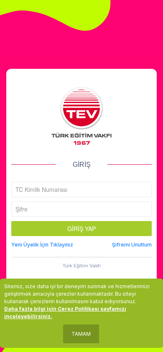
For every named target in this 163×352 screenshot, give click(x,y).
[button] (81, 228)
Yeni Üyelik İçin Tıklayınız (42, 244)
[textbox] (81, 189)
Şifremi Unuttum (132, 244)
